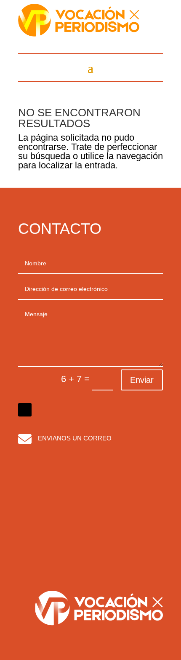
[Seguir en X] (25, 409)
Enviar (142, 380)
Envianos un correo (75, 438)
